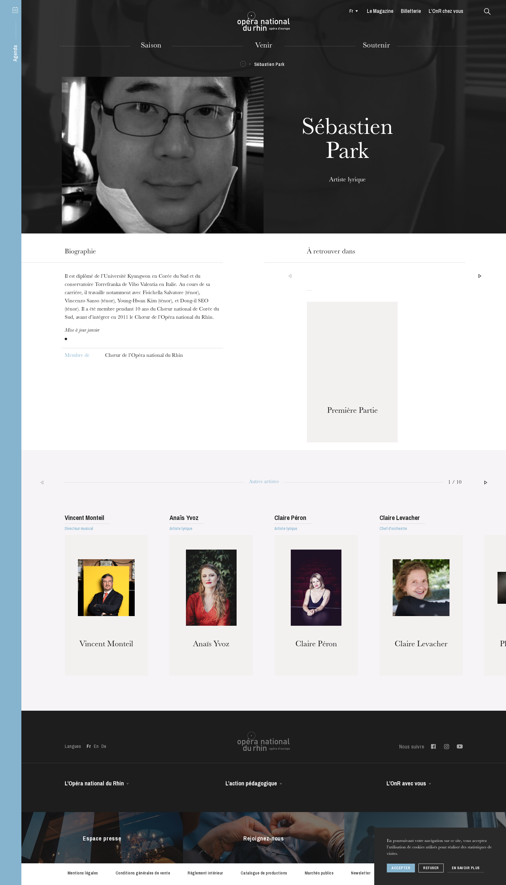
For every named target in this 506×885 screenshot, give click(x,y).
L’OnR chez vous (446, 11)
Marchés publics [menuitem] (319, 873)
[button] (487, 11)
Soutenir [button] (376, 46)
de (103, 746)
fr (351, 11)
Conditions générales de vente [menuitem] (143, 873)
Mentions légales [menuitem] (83, 873)
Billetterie (411, 11)
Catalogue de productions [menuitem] (264, 873)
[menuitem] (351, 10)
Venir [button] (263, 46)
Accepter (401, 868)
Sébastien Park (269, 64)
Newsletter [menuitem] (360, 873)
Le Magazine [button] (380, 11)
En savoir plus (466, 868)
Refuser (431, 868)
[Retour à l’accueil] (263, 21)
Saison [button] (151, 46)
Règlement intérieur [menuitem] (205, 873)
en (96, 746)
